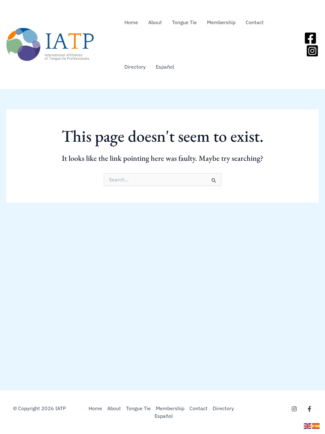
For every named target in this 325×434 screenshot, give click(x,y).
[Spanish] (316, 425)
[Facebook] (310, 38)
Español (165, 67)
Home (131, 22)
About (155, 22)
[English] (308, 425)
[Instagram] (312, 50)
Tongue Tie (184, 22)
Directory (135, 67)
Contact (255, 22)
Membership (221, 22)
